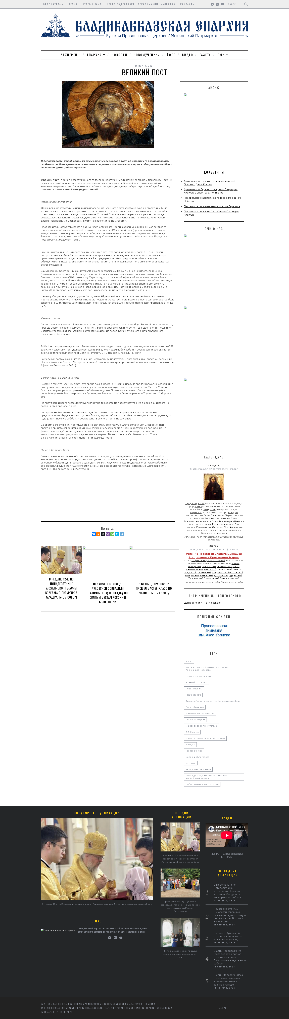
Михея (198, 506)
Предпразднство (195, 503)
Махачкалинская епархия (200, 713)
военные (191, 763)
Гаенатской (206, 575)
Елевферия (218, 524)
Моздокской (192, 575)
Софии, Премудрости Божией (208, 560)
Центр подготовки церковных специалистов (141, 4)
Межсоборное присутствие (201, 726)
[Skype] (117, 534)
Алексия (225, 518)
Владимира (190, 521)
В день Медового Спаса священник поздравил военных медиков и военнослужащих (228, 979)
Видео (187, 55)
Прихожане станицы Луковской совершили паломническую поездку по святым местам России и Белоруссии (108, 593)
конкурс (190, 744)
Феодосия (210, 509)
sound (189, 661)
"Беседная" (207, 533)
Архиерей (69, 55)
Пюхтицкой (210, 569)
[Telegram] (122, 534)
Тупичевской (195, 578)
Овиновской (209, 566)
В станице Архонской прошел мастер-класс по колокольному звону (154, 588)
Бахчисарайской (229, 578)
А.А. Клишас (192, 732)
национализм (193, 695)
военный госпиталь (196, 682)
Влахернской (211, 578)
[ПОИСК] (246, 4)
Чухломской (221, 575)
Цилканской (204, 572)
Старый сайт (92, 4)
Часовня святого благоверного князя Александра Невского (207, 668)
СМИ (221, 55)
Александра (236, 527)
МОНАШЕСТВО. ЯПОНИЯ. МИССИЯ (227, 855)
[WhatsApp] (112, 534)
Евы (236, 524)
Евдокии (201, 527)
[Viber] (108, 534)
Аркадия (233, 512)
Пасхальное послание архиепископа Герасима (212, 206)
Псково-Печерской (228, 566)
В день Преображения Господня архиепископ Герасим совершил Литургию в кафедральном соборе (230, 957)
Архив (73, 4)
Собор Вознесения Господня (202, 784)
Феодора (217, 527)
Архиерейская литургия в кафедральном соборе (213, 701)
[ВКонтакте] (94, 534)
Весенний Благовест (197, 757)
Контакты (187, 4)
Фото (171, 55)
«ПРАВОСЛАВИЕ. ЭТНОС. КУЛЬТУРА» (205, 738)
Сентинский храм (195, 719)
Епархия (94, 55)
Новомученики (147, 55)
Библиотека (52, 4)
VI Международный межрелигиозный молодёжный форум (206, 776)
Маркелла (196, 512)
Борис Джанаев (195, 707)
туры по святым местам (198, 676)
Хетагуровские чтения (198, 769)
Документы (214, 172)
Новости (119, 55)
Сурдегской (235, 575)
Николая (239, 521)
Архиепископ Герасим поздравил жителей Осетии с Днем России (209, 183)
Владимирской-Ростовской (227, 572)
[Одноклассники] (98, 534)
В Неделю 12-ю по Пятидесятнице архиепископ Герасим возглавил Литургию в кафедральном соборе (61, 588)
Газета (205, 55)
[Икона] (214, 500)
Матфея (209, 518)
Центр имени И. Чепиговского (202, 602)
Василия (216, 515)
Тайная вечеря (194, 751)
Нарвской (221, 533)
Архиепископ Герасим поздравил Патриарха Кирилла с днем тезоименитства (210, 191)
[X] (103, 534)
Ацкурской (190, 572)
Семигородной (194, 569)
